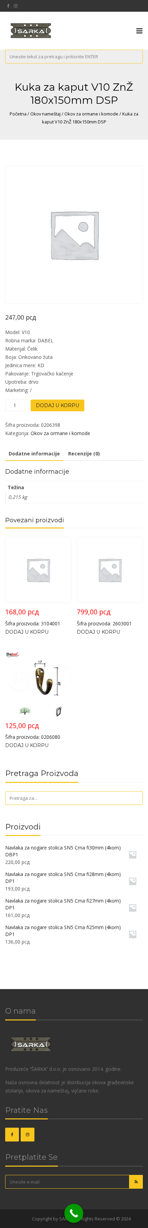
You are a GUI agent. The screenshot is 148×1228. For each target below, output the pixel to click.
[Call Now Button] (73, 1213)
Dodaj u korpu (57, 405)
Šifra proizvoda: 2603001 (104, 617)
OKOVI (24, 1219)
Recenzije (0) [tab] (84, 453)
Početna (18, 114)
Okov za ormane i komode (91, 114)
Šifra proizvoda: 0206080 (32, 731)
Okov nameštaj (45, 114)
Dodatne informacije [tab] (34, 453)
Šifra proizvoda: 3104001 (32, 617)
